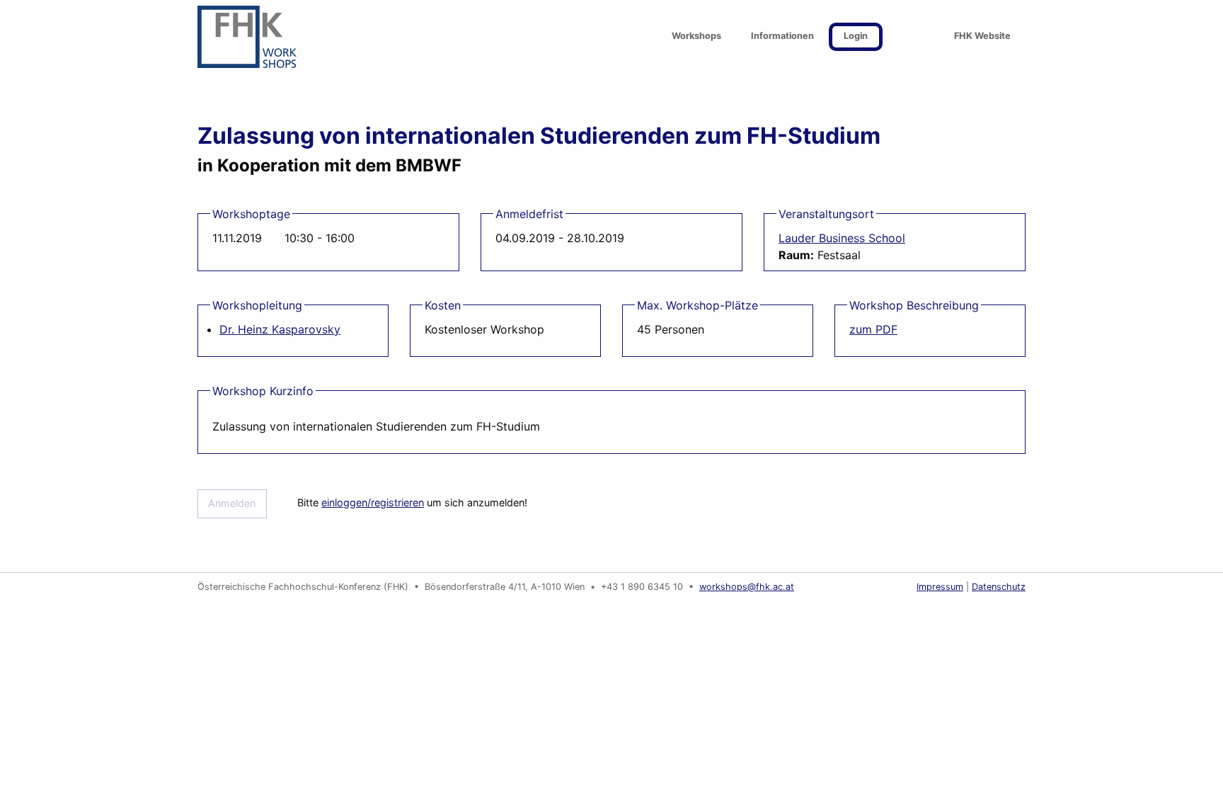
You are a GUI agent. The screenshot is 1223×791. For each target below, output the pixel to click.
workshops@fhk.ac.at (746, 586)
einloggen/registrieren (372, 502)
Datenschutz (999, 586)
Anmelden (231, 503)
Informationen (782, 35)
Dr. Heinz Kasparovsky (279, 329)
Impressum (940, 586)
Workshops (696, 35)
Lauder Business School (842, 238)
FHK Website (982, 35)
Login (856, 35)
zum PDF (873, 329)
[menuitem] (696, 37)
